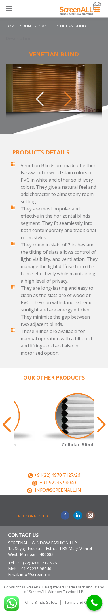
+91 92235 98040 (58, 482)
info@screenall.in (58, 490)
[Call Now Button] (94, 603)
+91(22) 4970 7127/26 (57, 475)
